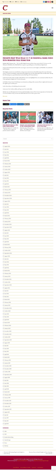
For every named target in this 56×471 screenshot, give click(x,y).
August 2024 (7, 201)
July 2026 (6, 149)
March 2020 (7, 322)
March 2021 (6, 299)
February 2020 (7, 325)
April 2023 (6, 241)
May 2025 (6, 181)
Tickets (18, 1)
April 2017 (6, 423)
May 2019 (6, 351)
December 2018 (7, 366)
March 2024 (7, 215)
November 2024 (8, 195)
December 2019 (7, 331)
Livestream (24, 1)
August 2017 (7, 412)
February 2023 (7, 247)
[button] (52, 7)
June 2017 (6, 418)
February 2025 (7, 189)
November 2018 (7, 368)
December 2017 (7, 400)
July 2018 (6, 380)
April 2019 (6, 354)
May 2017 (6, 420)
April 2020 (6, 319)
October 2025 (7, 169)
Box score (5, 96)
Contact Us (34, 467)
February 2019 (7, 360)
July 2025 (6, 175)
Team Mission (16, 467)
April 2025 (6, 184)
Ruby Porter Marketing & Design (41, 460)
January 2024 (7, 221)
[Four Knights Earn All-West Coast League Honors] (11, 117)
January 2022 (7, 276)
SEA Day (6, 445)
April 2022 (6, 267)
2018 (5, 431)
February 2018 (7, 394)
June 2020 (6, 314)
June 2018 (6, 383)
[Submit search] (51, 138)
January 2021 (7, 305)
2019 (5, 434)
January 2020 (7, 328)
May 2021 (6, 296)
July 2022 (6, 259)
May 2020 (6, 316)
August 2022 (7, 256)
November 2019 (7, 334)
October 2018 (7, 371)
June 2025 (6, 178)
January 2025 (7, 192)
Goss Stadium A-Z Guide (25, 467)
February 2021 (7, 302)
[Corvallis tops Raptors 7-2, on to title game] (45, 117)
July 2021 (6, 290)
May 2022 (6, 264)
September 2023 (8, 227)
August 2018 (7, 377)
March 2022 (7, 270)
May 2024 (6, 210)
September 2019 (8, 340)
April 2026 (6, 158)
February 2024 (7, 218)
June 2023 (6, 236)
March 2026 (7, 160)
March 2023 (7, 244)
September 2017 (7, 409)
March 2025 (7, 186)
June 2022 (6, 262)
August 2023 (7, 230)
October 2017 (7, 406)
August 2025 (7, 172)
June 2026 (6, 152)
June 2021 (6, 293)
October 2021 (7, 282)
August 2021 (7, 288)
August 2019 (7, 342)
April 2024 (6, 212)
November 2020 (8, 308)
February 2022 (7, 273)
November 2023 (7, 224)
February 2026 (7, 163)
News (5, 443)
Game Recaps (7, 440)
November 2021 (7, 279)
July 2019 (6, 345)
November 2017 (7, 403)
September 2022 (8, 253)
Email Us (12, 1)
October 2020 (7, 311)
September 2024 (8, 198)
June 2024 (6, 207)
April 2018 (6, 389)
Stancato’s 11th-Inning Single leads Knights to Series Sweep (13, 453)
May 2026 (6, 155)
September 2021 (8, 285)
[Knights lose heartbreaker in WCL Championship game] (28, 117)
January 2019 (7, 363)
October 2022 (7, 250)
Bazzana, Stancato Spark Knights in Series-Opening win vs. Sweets (39, 453)
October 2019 (7, 337)
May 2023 (6, 238)
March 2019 (6, 357)
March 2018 (6, 392)
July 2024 (6, 204)
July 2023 (6, 233)
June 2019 (6, 348)
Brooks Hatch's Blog (8, 437)
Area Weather (40, 467)
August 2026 (7, 146)
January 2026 (7, 166)
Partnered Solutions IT (22, 460)
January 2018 (7, 397)
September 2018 (8, 374)
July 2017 (6, 415)
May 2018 (6, 386)
